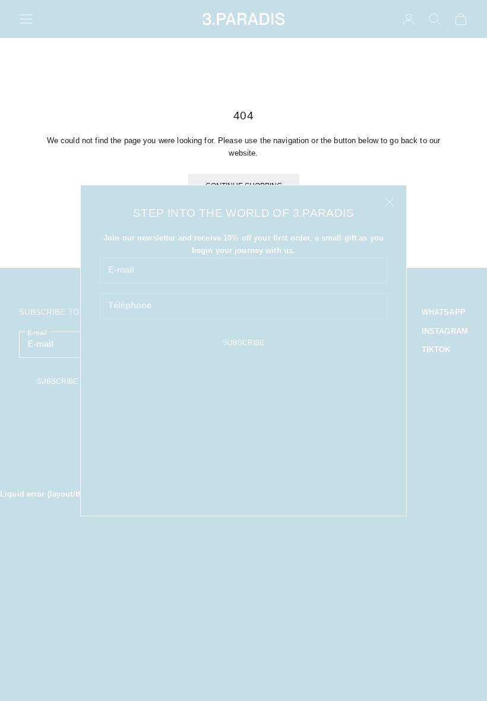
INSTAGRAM (445, 331)
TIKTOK (436, 349)
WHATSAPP (444, 312)
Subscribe (243, 343)
